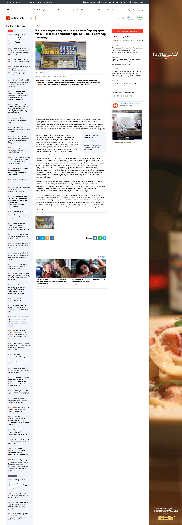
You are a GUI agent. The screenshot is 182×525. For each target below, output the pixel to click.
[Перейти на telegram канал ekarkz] (121, 2)
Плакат (28, 10)
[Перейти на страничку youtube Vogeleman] (117, 2)
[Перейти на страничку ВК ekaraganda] (110, 2)
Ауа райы (75, 10)
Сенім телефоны (15, 2)
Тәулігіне (115, 40)
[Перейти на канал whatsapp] (124, 2)
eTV (107, 10)
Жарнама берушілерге (45, 2)
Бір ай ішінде (124, 40)
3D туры (101, 10)
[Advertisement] (70, 102)
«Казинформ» (61, 76)
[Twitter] (42, 238)
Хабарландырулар (63, 10)
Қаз (129, 10)
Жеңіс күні (50, 10)
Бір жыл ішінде (135, 40)
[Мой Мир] (52, 238)
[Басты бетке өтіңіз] (7, 2)
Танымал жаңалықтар (121, 37)
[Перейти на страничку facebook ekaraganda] (113, 2)
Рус (134, 10)
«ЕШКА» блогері (39, 10)
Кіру (141, 10)
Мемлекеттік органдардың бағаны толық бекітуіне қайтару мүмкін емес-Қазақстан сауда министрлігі (93, 146)
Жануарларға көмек (88, 10)
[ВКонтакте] (38, 238)
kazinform (39, 84)
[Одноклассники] (47, 238)
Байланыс (31, 2)
